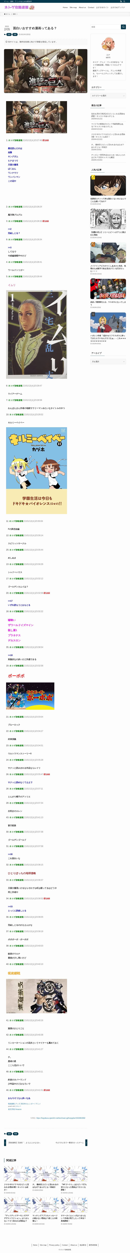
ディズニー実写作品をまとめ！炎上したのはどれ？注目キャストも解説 (108, 157)
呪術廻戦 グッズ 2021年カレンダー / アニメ (24, 1104)
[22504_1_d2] (30, 709)
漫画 (9, 34)
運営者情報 (93, 1245)
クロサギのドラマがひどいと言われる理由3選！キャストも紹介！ (108, 136)
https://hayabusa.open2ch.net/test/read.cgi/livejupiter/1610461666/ (60, 1118)
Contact (65, 1245)
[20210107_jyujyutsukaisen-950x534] (36, 1013)
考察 (15, 34)
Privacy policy (54, 1245)
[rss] (121, 1)
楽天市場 (11, 1109)
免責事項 (83, 1245)
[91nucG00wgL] (36, 378)
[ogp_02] (36, 132)
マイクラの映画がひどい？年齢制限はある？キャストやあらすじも (107, 126)
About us (73, 1245)
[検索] (124, 1)
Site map (43, 1245)
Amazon (18, 1109)
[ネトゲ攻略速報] (19, 7)
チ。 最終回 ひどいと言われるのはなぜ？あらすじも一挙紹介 (107, 147)
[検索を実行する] (123, 26)
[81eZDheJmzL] (36, 513)
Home (35, 1245)
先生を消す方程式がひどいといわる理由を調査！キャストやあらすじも (108, 116)
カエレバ (18, 1106)
